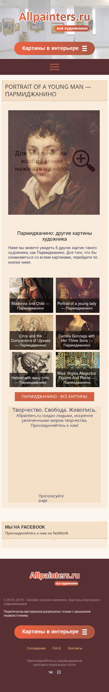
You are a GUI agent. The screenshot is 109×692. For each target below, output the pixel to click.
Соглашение (36, 648)
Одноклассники (59, 672)
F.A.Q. (57, 648)
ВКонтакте (50, 672)
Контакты (75, 648)
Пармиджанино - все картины (54, 396)
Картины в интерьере (50, 48)
